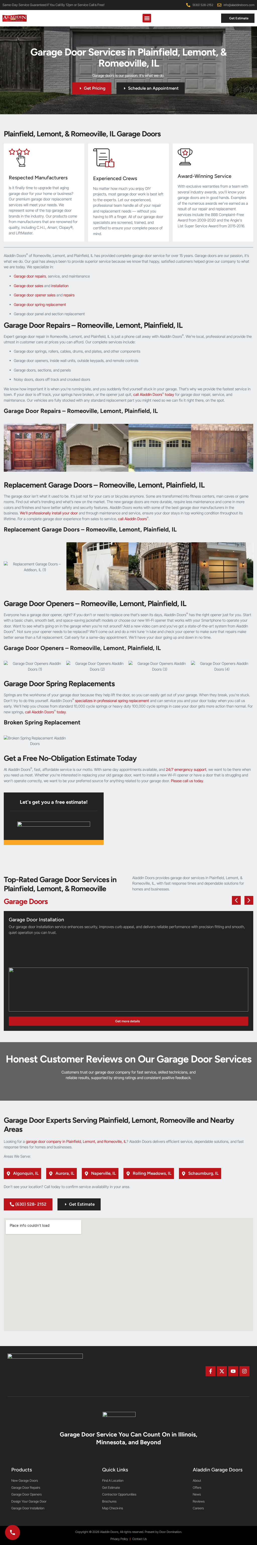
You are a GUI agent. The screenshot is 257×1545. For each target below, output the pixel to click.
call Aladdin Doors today (153, 394)
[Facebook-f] (211, 1371)
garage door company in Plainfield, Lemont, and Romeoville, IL (76, 1141)
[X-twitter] (222, 1371)
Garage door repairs (30, 276)
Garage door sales (28, 285)
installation (60, 285)
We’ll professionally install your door (49, 513)
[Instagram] (244, 1371)
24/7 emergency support (186, 769)
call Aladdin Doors (133, 518)
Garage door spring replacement (40, 304)
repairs (69, 295)
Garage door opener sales (34, 295)
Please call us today (187, 780)
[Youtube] (233, 1371)
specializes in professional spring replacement (112, 700)
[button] (147, 18)
